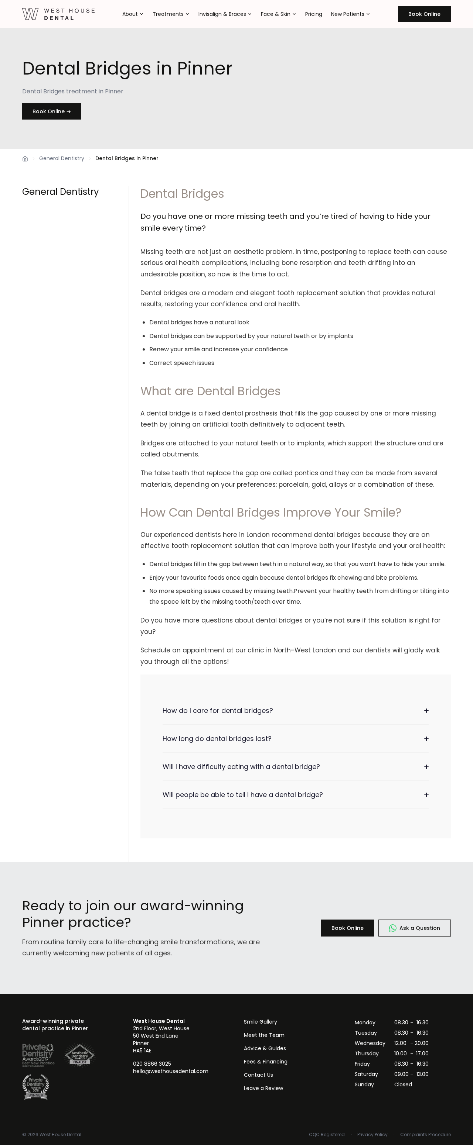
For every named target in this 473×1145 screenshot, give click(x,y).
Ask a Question (419, 928)
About (130, 14)
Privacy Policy (372, 1135)
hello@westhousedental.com (170, 1071)
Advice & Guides (265, 1048)
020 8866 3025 (152, 1064)
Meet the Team (264, 1035)
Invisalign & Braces (222, 14)
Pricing (313, 14)
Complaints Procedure (425, 1135)
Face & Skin (275, 14)
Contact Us (258, 1075)
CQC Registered (327, 1135)
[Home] (25, 159)
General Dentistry (61, 158)
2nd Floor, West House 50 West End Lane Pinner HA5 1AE (161, 1035)
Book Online (424, 14)
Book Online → (52, 111)
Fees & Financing (265, 1061)
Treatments (168, 14)
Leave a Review (263, 1088)
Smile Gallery (260, 1021)
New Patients (347, 14)
